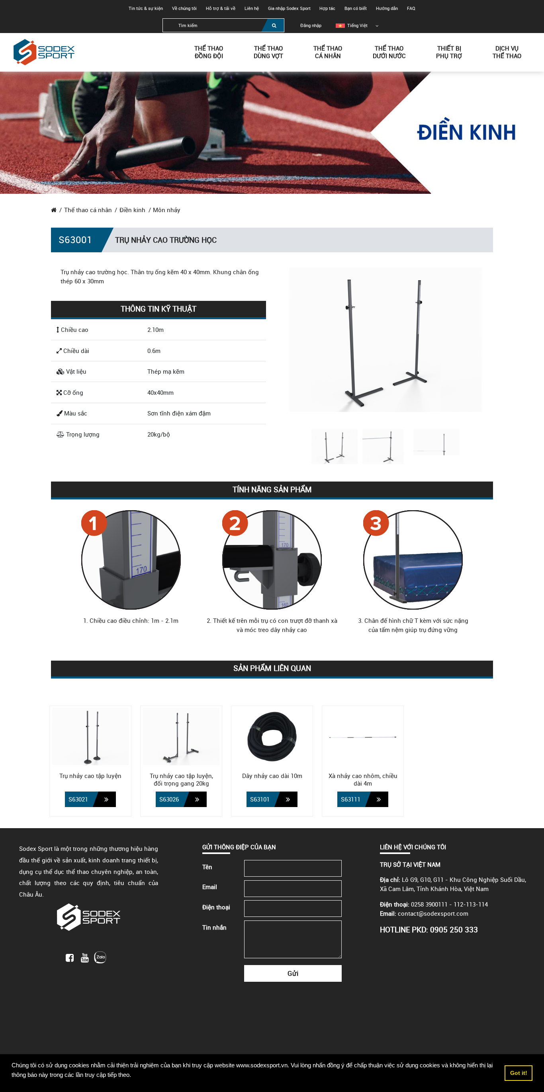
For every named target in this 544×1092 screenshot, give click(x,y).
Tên (207, 867)
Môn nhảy (166, 210)
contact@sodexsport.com (433, 913)
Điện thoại (216, 907)
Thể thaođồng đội (208, 52)
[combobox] (223, 25)
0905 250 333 (454, 929)
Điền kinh (132, 210)
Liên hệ (252, 8)
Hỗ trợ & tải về (220, 8)
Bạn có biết (355, 8)
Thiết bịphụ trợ (449, 52)
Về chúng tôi (184, 8)
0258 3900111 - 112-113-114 (449, 904)
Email (209, 887)
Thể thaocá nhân (327, 52)
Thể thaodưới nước (389, 52)
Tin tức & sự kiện (146, 8)
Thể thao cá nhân (88, 210)
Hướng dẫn (387, 8)
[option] (352, 25)
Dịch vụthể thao (507, 52)
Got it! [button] (518, 1073)
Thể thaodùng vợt (268, 52)
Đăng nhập (310, 25)
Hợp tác (327, 8)
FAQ (411, 8)
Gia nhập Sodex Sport (289, 8)
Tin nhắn (214, 927)
